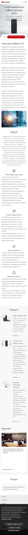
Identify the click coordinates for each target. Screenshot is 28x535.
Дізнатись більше (6, 519)
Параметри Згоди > (14, 530)
